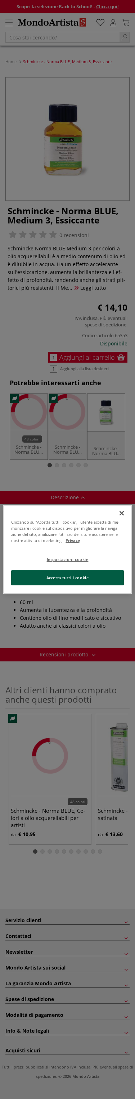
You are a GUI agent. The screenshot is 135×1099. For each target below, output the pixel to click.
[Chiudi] (122, 513)
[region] (67, 549)
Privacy (73, 540)
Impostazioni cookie (68, 559)
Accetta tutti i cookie (67, 577)
